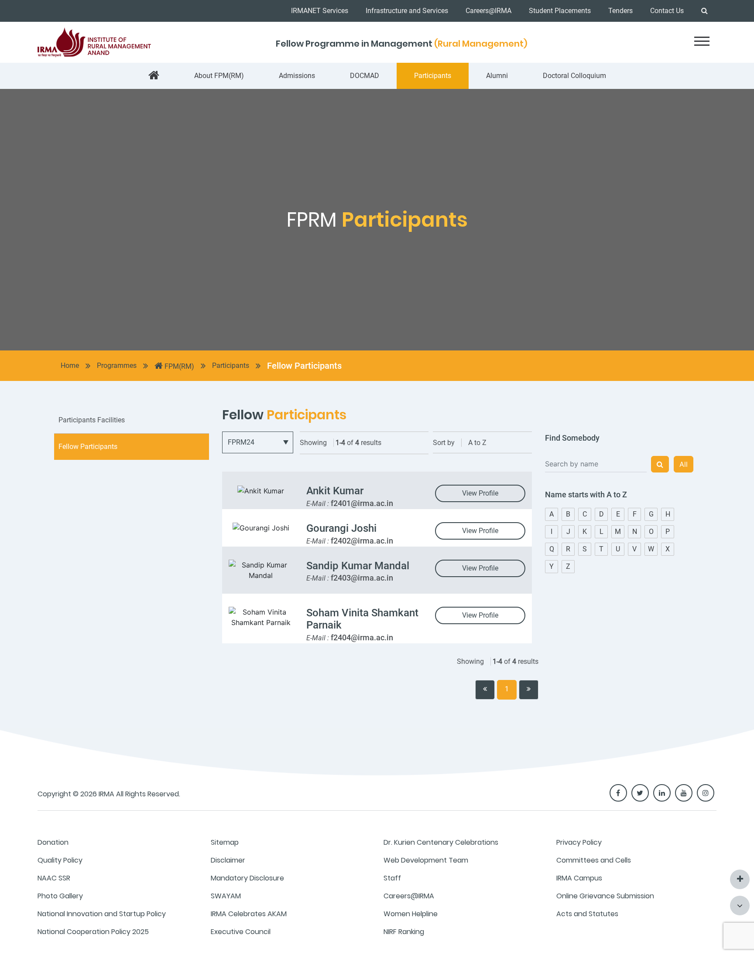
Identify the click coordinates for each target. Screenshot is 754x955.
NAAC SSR (54, 878)
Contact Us (667, 11)
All (683, 464)
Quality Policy (60, 860)
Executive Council (241, 932)
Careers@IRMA (488, 11)
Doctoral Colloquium (574, 75)
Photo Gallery (60, 896)
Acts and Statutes (587, 914)
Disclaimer (228, 860)
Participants (432, 75)
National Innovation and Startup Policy (102, 914)
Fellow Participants (304, 365)
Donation (53, 842)
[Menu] (701, 41)
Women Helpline (411, 914)
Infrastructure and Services (407, 11)
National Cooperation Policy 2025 (93, 932)
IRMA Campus (579, 878)
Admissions (297, 75)
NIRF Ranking (404, 932)
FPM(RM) (178, 366)
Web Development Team (426, 860)
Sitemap (225, 842)
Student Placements (560, 11)
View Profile (480, 493)
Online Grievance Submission (605, 896)
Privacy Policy (579, 842)
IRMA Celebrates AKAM (249, 914)
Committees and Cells (593, 860)
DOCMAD (364, 75)
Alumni (497, 75)
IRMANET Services (319, 11)
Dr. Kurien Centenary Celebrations (441, 842)
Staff (392, 878)
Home (70, 365)
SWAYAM (226, 896)
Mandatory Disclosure (247, 878)
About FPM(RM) (219, 75)
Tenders (620, 11)
